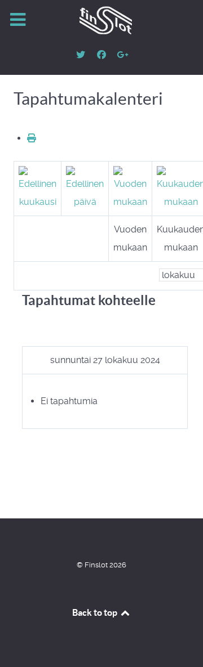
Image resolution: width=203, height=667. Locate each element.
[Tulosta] (31, 138)
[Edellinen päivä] (85, 187)
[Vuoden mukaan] (130, 187)
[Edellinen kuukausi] (37, 187)
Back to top (95, 612)
